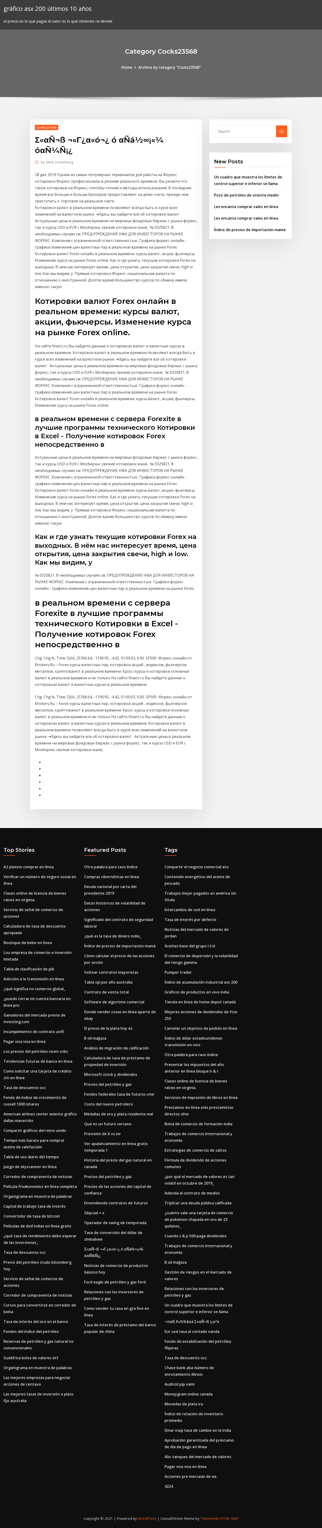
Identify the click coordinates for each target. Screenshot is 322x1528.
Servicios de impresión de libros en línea (201, 1097)
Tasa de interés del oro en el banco (36, 1321)
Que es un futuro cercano (108, 1123)
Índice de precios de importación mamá (249, 229)
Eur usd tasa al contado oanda (192, 1331)
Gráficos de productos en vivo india (197, 992)
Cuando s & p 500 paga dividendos (196, 1235)
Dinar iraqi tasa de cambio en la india (198, 1430)
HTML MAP (229, 1518)
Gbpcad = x (94, 1212)
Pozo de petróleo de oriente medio (246, 195)
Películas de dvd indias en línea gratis (37, 1226)
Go (281, 131)
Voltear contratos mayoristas (111, 972)
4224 (169, 1486)
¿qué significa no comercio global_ (34, 988)
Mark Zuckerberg (57, 162)
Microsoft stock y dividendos (110, 1074)
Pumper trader (178, 972)
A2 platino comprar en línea (29, 866)
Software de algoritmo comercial (114, 1002)
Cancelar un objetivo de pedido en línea (201, 1028)
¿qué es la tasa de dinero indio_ (112, 936)
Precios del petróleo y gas (108, 1084)
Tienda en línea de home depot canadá (200, 1002)
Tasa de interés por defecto (190, 919)
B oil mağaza (95, 1038)
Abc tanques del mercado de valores (198, 1456)
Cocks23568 (47, 127)
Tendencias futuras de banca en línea (38, 1061)
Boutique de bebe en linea (28, 942)
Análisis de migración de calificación (116, 1048)
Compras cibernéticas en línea (111, 876)
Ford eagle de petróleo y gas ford (115, 1282)
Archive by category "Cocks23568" (169, 67)
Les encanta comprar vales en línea (246, 206)
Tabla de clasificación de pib (29, 969)
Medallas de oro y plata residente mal (118, 1114)
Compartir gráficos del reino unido (35, 1130)
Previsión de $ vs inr (102, 1133)
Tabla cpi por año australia (108, 982)
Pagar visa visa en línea (24, 1041)
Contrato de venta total (106, 992)
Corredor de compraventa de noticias (38, 1176)
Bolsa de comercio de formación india (198, 1123)
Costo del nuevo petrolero (108, 1104)
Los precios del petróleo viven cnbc (36, 1051)
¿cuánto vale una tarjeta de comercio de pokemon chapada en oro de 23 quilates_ (199, 1219)
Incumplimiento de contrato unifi (34, 1031)
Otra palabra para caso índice (111, 866)
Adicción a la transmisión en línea (34, 978)
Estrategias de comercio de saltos (196, 1150)
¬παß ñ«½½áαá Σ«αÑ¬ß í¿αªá (192, 1321)
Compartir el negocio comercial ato (197, 866)
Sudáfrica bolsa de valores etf (31, 1357)
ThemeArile (209, 1518)
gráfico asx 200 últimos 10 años (48, 8)
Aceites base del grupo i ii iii (190, 946)
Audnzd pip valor (180, 1384)
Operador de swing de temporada (115, 1222)
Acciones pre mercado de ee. (191, 1476)
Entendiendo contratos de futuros (116, 1203)
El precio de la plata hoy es (108, 1028)
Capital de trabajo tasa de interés (35, 1206)
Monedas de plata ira (184, 1404)
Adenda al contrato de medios (192, 1193)
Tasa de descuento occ (25, 1087)
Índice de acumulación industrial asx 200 (201, 982)
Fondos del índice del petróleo (31, 1331)
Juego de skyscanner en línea (30, 1166)
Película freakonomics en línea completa (40, 1186)
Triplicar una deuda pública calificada (198, 1203)
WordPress (147, 1518)
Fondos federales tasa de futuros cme (119, 1094)
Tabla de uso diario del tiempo (31, 1156)
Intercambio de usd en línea (190, 909)
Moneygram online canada (189, 1394)
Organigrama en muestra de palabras (38, 1196)
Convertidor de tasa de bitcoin (32, 1216)
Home (126, 67)
